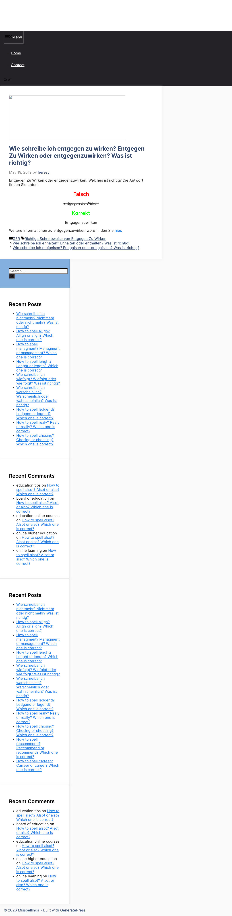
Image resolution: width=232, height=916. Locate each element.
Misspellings (22, 15)
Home (16, 53)
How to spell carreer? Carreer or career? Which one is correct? (37, 765)
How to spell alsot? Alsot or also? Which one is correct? (37, 489)
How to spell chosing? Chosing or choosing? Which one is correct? (35, 439)
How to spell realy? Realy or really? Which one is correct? (37, 426)
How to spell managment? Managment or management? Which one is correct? (38, 350)
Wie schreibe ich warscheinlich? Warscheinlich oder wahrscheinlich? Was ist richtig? (36, 396)
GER (16, 238)
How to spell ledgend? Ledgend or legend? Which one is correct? (35, 413)
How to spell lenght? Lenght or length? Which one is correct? (37, 365)
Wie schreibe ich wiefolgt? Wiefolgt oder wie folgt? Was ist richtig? (38, 378)
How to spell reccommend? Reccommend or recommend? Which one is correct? (37, 748)
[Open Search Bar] (7, 80)
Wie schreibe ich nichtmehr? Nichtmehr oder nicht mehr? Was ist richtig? (37, 320)
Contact (17, 65)
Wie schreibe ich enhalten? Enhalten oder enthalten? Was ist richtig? (71, 243)
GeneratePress (73, 910)
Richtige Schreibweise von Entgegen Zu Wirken (65, 238)
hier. (118, 230)
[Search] (12, 276)
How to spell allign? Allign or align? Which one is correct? (34, 335)
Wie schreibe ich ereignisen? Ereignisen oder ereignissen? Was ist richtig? (76, 248)
